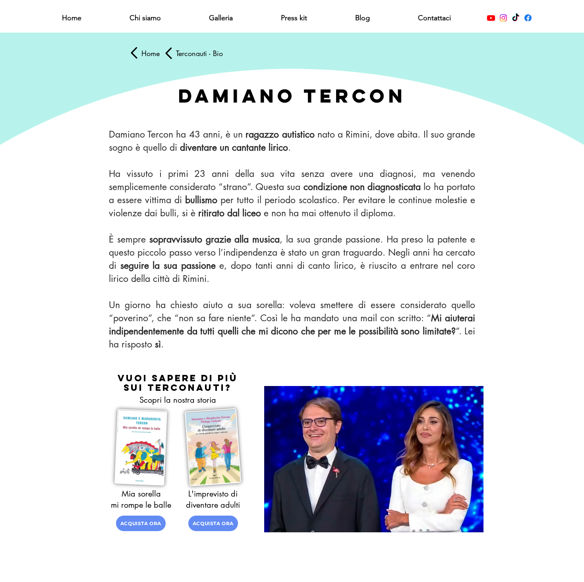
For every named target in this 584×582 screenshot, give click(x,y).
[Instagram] (503, 18)
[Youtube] (491, 18)
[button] (145, 18)
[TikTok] (515, 18)
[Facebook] (528, 18)
